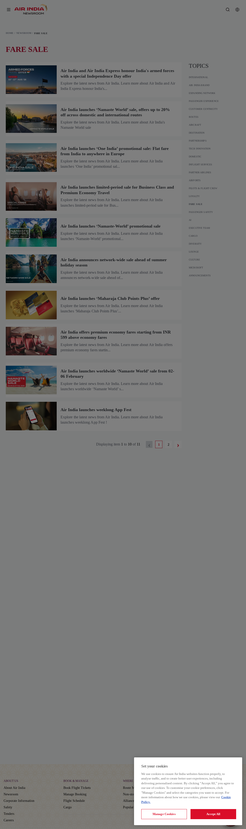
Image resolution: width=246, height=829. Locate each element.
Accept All (213, 814)
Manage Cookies (164, 814)
